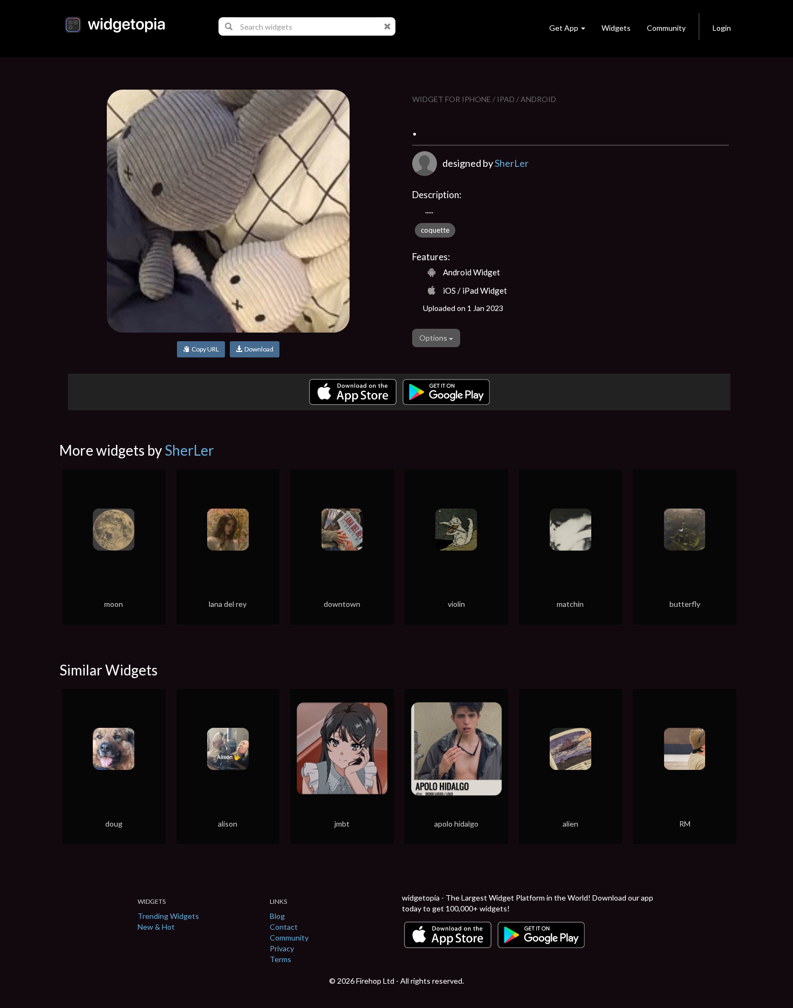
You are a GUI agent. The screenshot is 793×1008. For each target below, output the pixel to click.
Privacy (282, 948)
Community (666, 27)
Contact (284, 926)
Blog (277, 916)
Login (722, 27)
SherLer (512, 163)
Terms (280, 959)
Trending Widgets (168, 916)
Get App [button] (563, 27)
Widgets (616, 27)
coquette (435, 230)
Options (434, 337)
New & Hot (156, 926)
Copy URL (204, 349)
